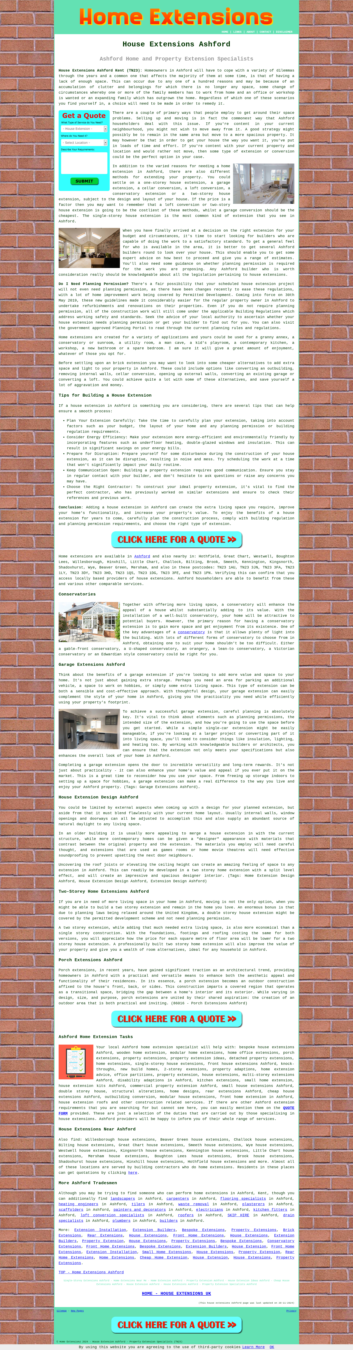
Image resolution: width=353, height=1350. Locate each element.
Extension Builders (154, 1230)
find (75, 1140)
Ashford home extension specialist (160, 1047)
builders (132, 253)
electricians (209, 1210)
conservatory (191, 632)
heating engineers (78, 1204)
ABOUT (251, 32)
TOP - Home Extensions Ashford (91, 1272)
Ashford (142, 556)
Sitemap (62, 1311)
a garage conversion (240, 210)
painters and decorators (140, 1210)
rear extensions (223, 1091)
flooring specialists (243, 1199)
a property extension (168, 470)
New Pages (77, 1311)
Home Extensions (116, 1258)
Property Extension (103, 1241)
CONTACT (265, 32)
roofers (186, 1215)
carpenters (177, 1199)
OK (272, 1347)
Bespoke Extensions (203, 1230)
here (132, 1173)
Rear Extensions (105, 1235)
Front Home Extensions (198, 1235)
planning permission (244, 264)
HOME (225, 32)
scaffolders (71, 1210)
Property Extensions (253, 1230)
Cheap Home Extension (163, 1258)
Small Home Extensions (166, 1252)
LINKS (237, 32)
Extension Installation (100, 1230)
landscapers (122, 1199)
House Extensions (148, 1235)
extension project (275, 284)
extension (150, 216)
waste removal (193, 1204)
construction (149, 1102)
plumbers (122, 1221)
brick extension (130, 363)
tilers (138, 1204)
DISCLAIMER (284, 32)
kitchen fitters (270, 1210)
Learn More (253, 1347)
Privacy (291, 1311)
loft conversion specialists (112, 1215)
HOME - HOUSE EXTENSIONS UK (176, 1293)
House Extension (249, 1247)
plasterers (253, 1204)
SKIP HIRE (238, 1215)
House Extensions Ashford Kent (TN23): (100, 70)
